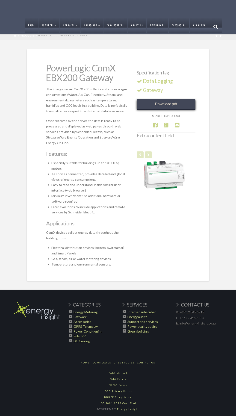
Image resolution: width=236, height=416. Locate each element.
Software (80, 317)
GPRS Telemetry (86, 326)
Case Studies (124, 362)
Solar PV (80, 336)
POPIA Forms (118, 385)
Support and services (142, 322)
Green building (138, 331)
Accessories (82, 322)
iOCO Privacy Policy (118, 391)
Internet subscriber (141, 312)
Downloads (101, 362)
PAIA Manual (118, 373)
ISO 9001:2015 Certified (118, 403)
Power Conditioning (88, 331)
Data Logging (158, 81)
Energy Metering (86, 312)
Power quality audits (142, 326)
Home (85, 362)
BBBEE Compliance (118, 397)
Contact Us (146, 362)
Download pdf (166, 103)
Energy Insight (128, 409)
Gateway (153, 90)
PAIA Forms (117, 379)
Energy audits (137, 317)
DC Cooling (82, 341)
